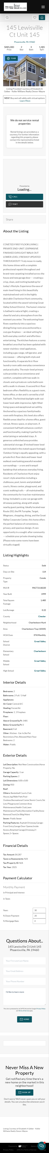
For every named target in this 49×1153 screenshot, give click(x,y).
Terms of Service (24, 1011)
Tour (13, 58)
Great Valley (40, 641)
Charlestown (40, 651)
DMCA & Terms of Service (26, 1150)
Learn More (25, 101)
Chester (42, 616)
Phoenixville (19, 42)
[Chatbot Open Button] (42, 1146)
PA (27, 42)
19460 (32, 42)
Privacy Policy (40, 1008)
